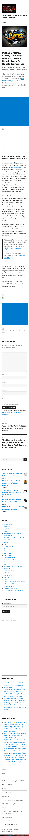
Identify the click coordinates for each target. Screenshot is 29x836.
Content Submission (10, 557)
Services (6, 577)
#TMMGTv (7, 527)
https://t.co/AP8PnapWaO (13, 249)
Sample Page (8, 575)
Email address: (6, 603)
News (20, 330)
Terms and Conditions (10, 588)
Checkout (7, 549)
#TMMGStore (6, 796)
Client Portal (7, 551)
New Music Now (9, 571)
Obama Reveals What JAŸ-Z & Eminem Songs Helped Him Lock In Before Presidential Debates (15, 690)
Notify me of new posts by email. (10, 404)
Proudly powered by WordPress (10, 831)
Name (4, 374)
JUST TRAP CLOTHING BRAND (13, 566)
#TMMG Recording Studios (10, 804)
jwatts (6, 726)
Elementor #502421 (10, 560)
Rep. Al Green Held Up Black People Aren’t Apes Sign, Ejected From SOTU (13, 729)
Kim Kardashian (16, 167)
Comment (5, 351)
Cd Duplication (8, 546)
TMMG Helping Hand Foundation (14, 590)
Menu (4, 22)
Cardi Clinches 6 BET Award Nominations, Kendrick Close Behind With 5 (15, 707)
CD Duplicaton (6, 792)
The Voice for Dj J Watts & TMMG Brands (14, 16)
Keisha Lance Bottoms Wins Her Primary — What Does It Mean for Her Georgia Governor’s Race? (14, 701)
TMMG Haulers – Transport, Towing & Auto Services (13, 812)
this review (7, 733)
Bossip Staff (7, 329)
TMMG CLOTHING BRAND (10, 825)
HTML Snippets (8, 835)
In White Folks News (14, 330)
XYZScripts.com (20, 835)
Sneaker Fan (7, 722)
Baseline (8, 573)
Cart (5, 544)
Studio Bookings (9, 586)
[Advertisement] (14, 111)
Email (4, 382)
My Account (7, 568)
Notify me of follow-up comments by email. (13, 400)
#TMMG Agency (9, 524)
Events (6, 562)
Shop (5, 579)
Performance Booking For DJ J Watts (13, 781)
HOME (6, 564)
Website (5, 390)
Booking (6, 542)
